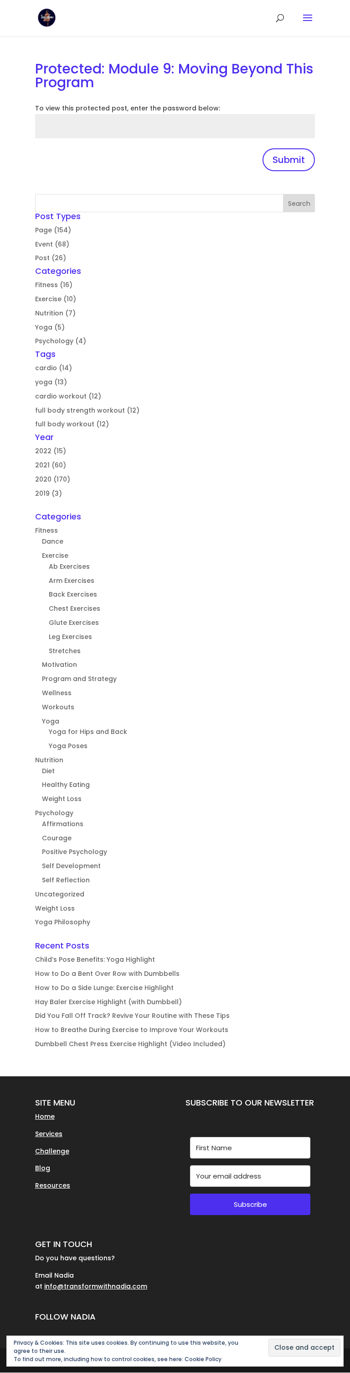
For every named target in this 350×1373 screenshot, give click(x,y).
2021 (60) (50, 465)
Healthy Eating (66, 784)
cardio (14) (53, 367)
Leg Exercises (70, 636)
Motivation (59, 664)
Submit (289, 159)
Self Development (71, 865)
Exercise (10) (55, 299)
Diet (48, 771)
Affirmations (62, 823)
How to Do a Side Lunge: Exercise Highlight (104, 987)
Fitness (46, 530)
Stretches (65, 650)
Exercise (55, 555)
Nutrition (49, 760)
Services (48, 1133)
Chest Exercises (74, 608)
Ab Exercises (69, 566)
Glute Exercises (74, 622)
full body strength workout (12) (87, 410)
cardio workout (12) (68, 396)
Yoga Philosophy (62, 922)
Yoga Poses (68, 745)
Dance (52, 541)
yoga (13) (51, 382)
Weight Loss (62, 798)
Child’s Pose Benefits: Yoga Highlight (95, 959)
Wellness (57, 692)
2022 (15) (50, 451)
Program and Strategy (79, 678)
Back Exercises (73, 594)
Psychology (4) (60, 341)
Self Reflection (66, 880)
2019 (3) (48, 493)
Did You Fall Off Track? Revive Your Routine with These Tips (132, 1015)
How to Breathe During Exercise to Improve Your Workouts (131, 1029)
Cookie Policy (203, 1359)
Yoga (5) (50, 327)
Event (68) (52, 244)
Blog (42, 1168)
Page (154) (53, 230)
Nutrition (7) (55, 313)
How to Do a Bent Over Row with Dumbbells (107, 973)
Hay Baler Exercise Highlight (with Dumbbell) (108, 1001)
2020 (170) (52, 479)
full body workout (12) (72, 424)
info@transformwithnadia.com (95, 1286)
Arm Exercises (71, 580)
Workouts (58, 707)
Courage (57, 838)
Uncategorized (59, 894)
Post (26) (50, 257)
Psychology (54, 813)
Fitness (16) (53, 284)
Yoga (50, 721)
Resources (52, 1185)
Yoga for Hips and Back (88, 731)
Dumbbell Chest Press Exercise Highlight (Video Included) (130, 1043)
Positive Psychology (74, 851)
